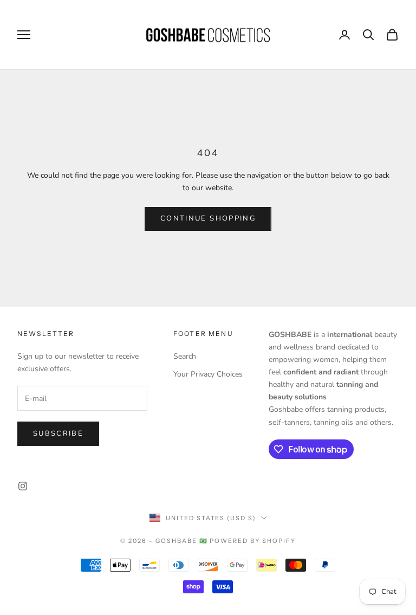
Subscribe (58, 433)
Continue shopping (208, 218)
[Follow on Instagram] (22, 486)
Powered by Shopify (253, 541)
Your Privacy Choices (208, 374)
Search (184, 356)
